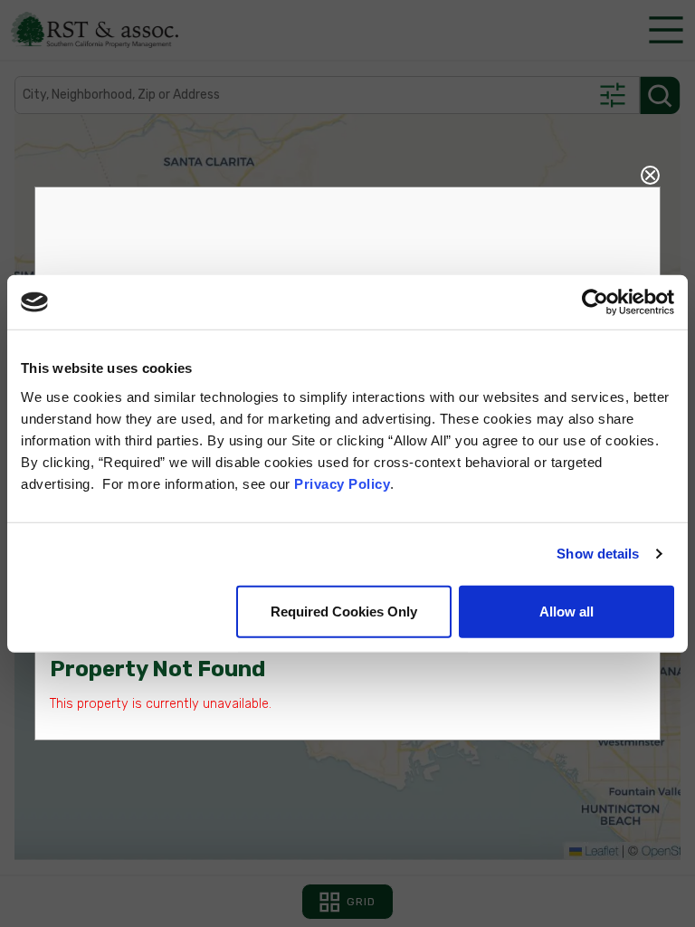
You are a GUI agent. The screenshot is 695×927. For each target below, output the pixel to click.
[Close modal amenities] (650, 173)
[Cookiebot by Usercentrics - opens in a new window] (595, 302)
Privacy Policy (342, 483)
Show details (598, 553)
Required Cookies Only (344, 610)
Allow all (566, 610)
